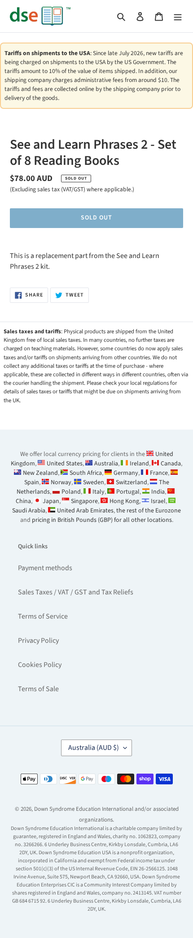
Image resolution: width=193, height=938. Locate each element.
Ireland (139, 463)
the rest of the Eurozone (148, 510)
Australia (106, 463)
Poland (71, 491)
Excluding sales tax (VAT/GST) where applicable (71, 189)
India (158, 491)
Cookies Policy (39, 665)
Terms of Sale (38, 689)
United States (65, 463)
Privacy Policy (38, 640)
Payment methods (45, 568)
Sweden (93, 482)
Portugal (128, 491)
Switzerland (131, 482)
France (159, 473)
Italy (98, 491)
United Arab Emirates (85, 510)
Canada (171, 463)
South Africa (86, 473)
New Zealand (40, 473)
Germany (126, 473)
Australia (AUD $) (93, 748)
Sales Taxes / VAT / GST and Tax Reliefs (75, 592)
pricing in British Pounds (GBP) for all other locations (102, 520)
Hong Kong (124, 501)
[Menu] (177, 16)
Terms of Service (43, 616)
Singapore (84, 501)
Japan (51, 501)
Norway (61, 482)
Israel (158, 501)
